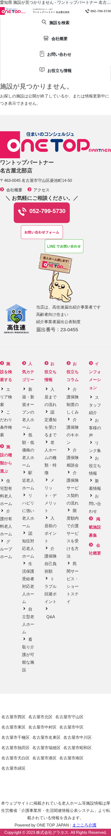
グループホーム (6, 549)
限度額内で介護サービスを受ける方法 (73, 533)
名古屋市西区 (13, 716)
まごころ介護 (84, 825)
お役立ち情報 (95, 466)
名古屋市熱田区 (15, 747)
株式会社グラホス (52, 832)
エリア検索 (6, 397)
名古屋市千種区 (15, 737)
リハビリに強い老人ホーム (28, 510)
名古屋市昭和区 (77, 747)
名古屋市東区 (13, 727)
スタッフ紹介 (95, 405)
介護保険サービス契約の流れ (73, 487)
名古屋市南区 (71, 758)
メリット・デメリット (50, 495)
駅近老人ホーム (28, 480)
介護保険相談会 (73, 457)
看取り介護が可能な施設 (28, 654)
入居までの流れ (50, 397)
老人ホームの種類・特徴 (50, 457)
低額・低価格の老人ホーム (28, 449)
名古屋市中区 (71, 727)
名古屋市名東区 (46, 737)
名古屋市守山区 (69, 716)
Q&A (50, 616)
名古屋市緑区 (13, 768)
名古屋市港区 (44, 758)
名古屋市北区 (40, 716)
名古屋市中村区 (42, 727)
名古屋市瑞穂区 (46, 747)
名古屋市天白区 (15, 758)
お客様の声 (95, 428)
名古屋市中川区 (77, 737)
